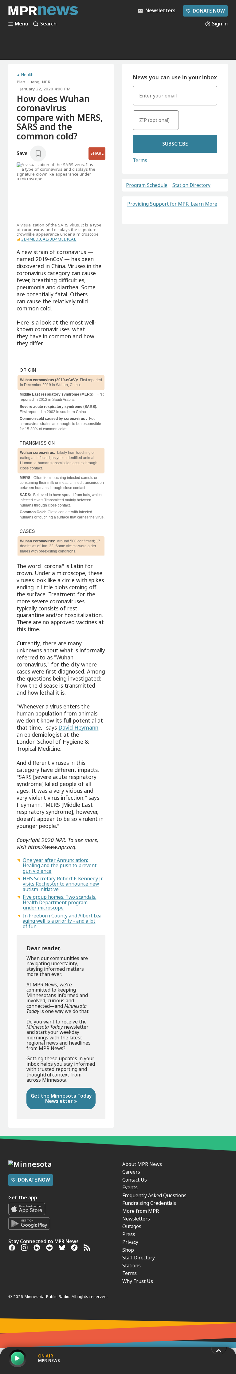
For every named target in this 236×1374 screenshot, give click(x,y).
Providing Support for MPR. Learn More (172, 203)
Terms (140, 160)
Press (128, 1234)
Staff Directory (138, 1257)
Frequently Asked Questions (154, 1195)
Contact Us (134, 1179)
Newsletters (136, 1218)
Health (27, 74)
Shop (128, 1250)
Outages (131, 1226)
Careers (131, 1171)
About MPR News (142, 1164)
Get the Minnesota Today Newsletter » (61, 1098)
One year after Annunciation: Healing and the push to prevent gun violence (59, 865)
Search (48, 23)
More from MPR (140, 1211)
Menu (21, 23)
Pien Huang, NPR (33, 82)
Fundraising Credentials (149, 1203)
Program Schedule (146, 185)
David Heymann (78, 727)
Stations (131, 1265)
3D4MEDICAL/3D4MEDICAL (48, 239)
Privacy (130, 1242)
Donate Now (205, 10)
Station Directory (191, 185)
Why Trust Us (137, 1281)
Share (97, 153)
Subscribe (175, 143)
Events (130, 1187)
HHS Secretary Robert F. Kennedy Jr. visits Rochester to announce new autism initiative (63, 884)
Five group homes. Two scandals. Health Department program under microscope (59, 902)
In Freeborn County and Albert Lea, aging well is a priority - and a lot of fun (63, 921)
